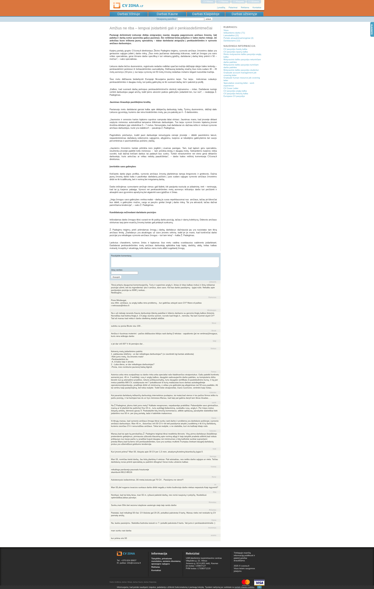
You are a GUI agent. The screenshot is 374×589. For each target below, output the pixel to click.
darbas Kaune (138, 582)
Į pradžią (221, 7)
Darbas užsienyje (244, 14)
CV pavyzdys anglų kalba (235, 91)
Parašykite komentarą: (121, 256)
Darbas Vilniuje (128, 14)
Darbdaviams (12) (232, 41)
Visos (226, 30)
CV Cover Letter (231, 88)
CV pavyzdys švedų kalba (235, 49)
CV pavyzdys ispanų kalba (236, 52)
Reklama (245, 7)
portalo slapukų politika (244, 587)
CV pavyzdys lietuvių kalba (236, 93)
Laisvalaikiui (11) (231, 35)
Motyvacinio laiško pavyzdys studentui (241, 70)
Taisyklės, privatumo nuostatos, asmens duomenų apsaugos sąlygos (166, 561)
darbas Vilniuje (127, 582)
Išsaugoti (116, 277)
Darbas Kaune (167, 14)
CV (208, 1)
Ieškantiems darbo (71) (234, 33)
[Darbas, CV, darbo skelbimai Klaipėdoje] (133, 8)
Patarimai (233, 7)
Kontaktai (257, 7)
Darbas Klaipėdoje (206, 14)
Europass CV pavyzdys (234, 96)
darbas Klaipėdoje (150, 582)
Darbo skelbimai (115, 582)
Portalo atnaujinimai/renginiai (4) (238, 38)
